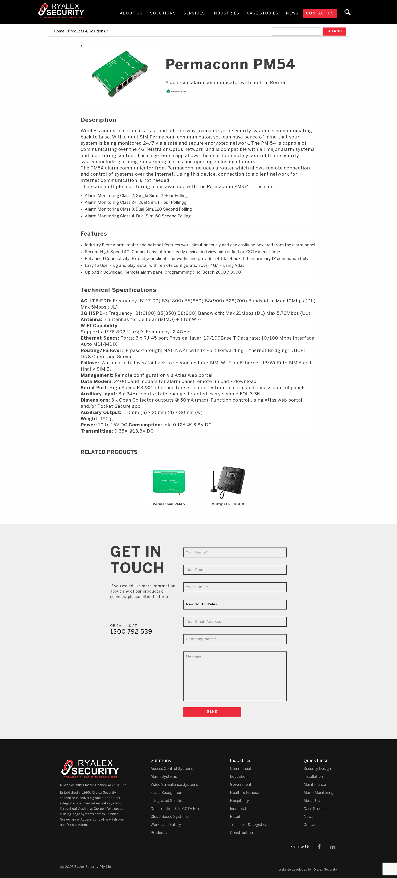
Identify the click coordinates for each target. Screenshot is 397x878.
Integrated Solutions (168, 801)
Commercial (240, 769)
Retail (235, 817)
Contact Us (320, 13)
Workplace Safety (166, 825)
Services (194, 13)
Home (59, 31)
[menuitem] (131, 17)
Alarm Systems (164, 777)
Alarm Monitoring (319, 793)
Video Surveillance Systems (174, 785)
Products (159, 833)
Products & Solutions (86, 31)
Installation (313, 777)
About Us (131, 13)
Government (240, 785)
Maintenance (315, 785)
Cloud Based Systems (170, 817)
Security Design (317, 769)
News (292, 13)
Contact (311, 825)
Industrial (238, 809)
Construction (241, 833)
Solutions (163, 13)
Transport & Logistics (248, 825)
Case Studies (263, 13)
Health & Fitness (244, 793)
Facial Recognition (166, 793)
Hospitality (239, 801)
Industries (226, 13)
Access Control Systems (172, 769)
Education (239, 777)
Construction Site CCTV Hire (175, 809)
